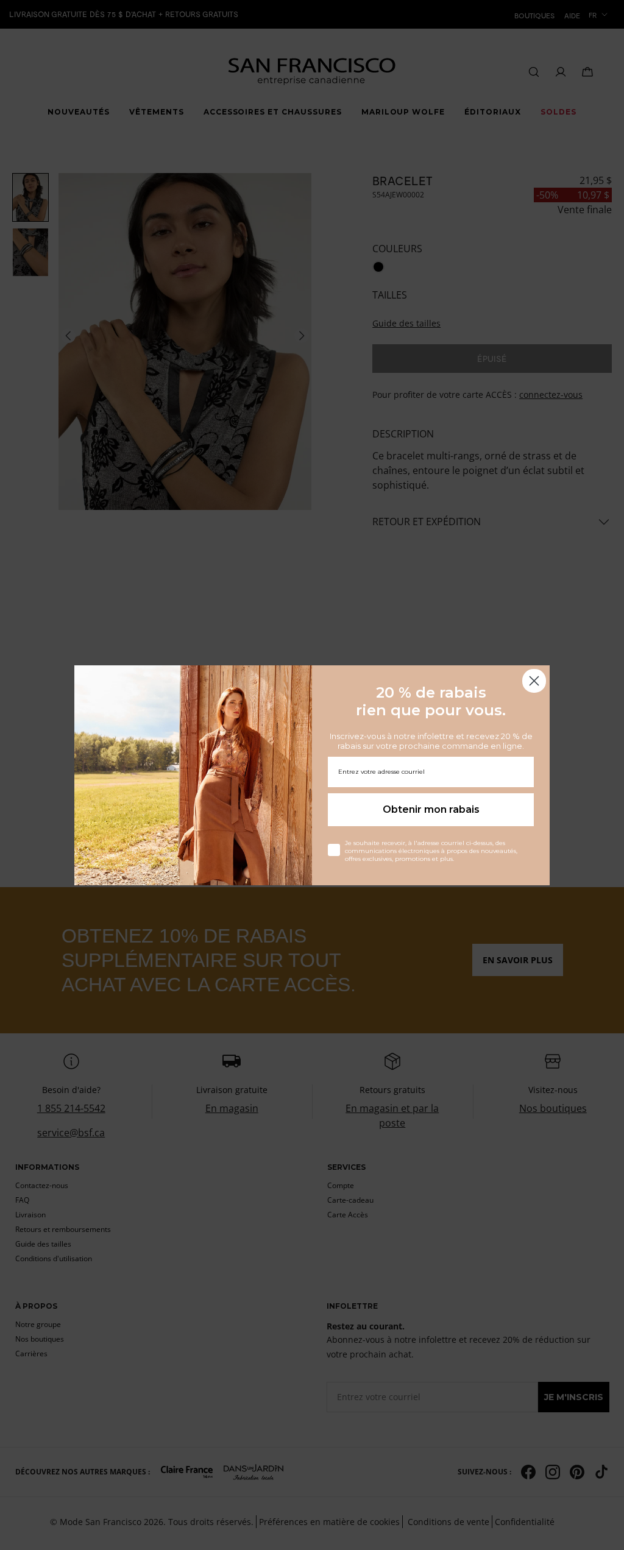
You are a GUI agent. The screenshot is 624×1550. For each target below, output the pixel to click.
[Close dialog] (534, 681)
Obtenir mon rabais (431, 809)
